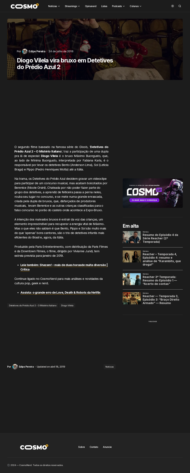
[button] (173, 6)
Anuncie (107, 446)
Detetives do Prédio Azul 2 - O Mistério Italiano (32, 305)
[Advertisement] (61, 114)
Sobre (81, 446)
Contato (94, 446)
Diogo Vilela (67, 305)
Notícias (109, 366)
